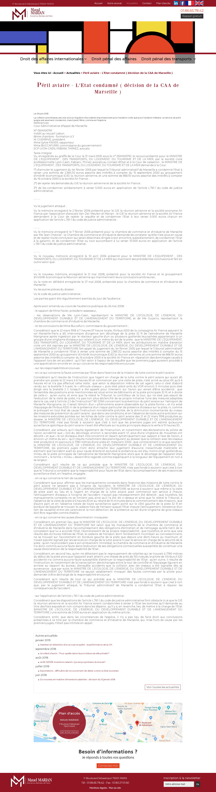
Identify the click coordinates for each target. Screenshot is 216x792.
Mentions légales (98, 788)
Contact (146, 3)
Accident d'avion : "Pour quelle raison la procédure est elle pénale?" (74, 653)
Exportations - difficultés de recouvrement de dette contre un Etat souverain (79, 670)
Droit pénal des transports (167, 59)
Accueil (98, 3)
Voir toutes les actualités (163, 687)
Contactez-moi (108, 765)
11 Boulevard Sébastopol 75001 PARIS (33, 3)
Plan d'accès (163, 3)
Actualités (132, 3)
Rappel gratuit (192, 16)
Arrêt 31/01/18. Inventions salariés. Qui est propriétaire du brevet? (72, 662)
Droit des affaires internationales (51, 59)
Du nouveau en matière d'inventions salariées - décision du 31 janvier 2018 (77, 679)
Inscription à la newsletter (182, 778)
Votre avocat (114, 3)
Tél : (92, 782)
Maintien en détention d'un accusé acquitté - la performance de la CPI (76, 644)
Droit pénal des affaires (113, 59)
